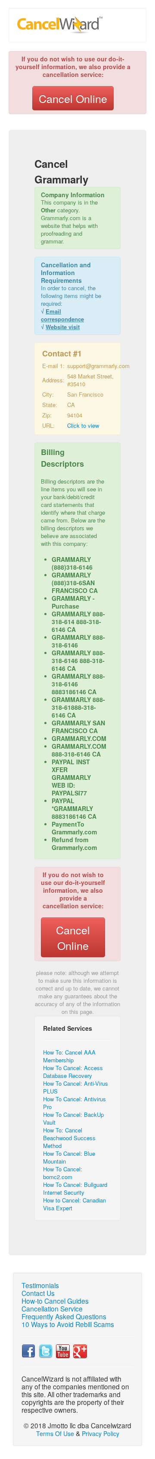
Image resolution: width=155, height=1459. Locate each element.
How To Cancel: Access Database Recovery (73, 1072)
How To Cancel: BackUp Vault (73, 1118)
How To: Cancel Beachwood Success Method (69, 1138)
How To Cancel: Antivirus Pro (74, 1103)
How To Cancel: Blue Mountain (69, 1157)
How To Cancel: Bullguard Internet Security (75, 1188)
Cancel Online (73, 98)
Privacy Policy (100, 1433)
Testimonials (40, 1285)
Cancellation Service (52, 1308)
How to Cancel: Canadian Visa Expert (74, 1204)
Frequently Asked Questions (64, 1316)
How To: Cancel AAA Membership (69, 1056)
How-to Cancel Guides (55, 1300)
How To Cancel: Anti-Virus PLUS (75, 1087)
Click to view (83, 425)
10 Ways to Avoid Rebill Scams (68, 1324)
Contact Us (38, 1293)
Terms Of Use (55, 1433)
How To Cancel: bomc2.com (62, 1173)
